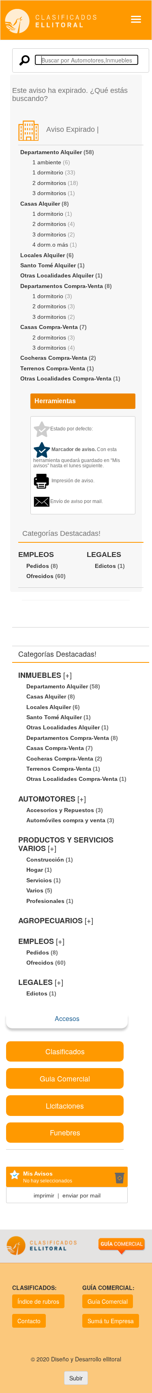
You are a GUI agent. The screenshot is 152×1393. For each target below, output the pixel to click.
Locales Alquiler (42, 255)
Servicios (39, 880)
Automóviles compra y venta (65, 820)
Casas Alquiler (40, 203)
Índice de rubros (38, 1301)
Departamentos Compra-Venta (61, 286)
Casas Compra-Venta (49, 327)
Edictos (105, 566)
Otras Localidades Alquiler (57, 275)
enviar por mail (81, 1195)
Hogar (34, 869)
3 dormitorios (49, 193)
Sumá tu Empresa (111, 1321)
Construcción (45, 859)
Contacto (29, 1321)
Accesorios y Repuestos (60, 810)
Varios (34, 890)
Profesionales (45, 901)
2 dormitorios (49, 183)
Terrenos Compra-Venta (52, 368)
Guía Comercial (108, 1301)
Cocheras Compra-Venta (53, 358)
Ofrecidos (40, 576)
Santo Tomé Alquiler (48, 265)
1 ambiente (46, 162)
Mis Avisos (38, 1173)
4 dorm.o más (50, 244)
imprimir (44, 1195)
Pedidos (37, 566)
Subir (76, 1378)
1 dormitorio (47, 172)
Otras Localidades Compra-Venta (65, 378)
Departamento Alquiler (51, 152)
